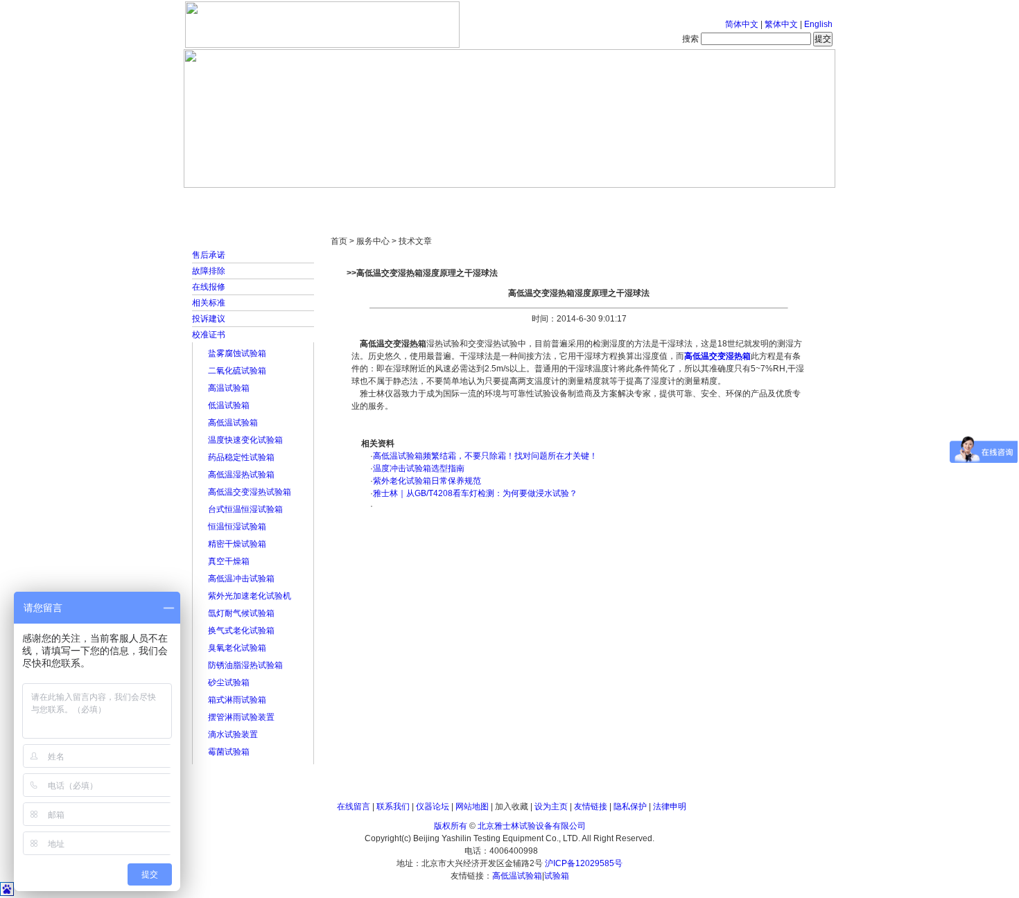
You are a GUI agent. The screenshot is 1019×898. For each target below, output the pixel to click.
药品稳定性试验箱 (241, 457)
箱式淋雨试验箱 (237, 700)
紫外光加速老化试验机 (249, 596)
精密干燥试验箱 (237, 544)
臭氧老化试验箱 (237, 648)
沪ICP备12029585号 (583, 863)
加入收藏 (511, 806)
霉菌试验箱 (229, 752)
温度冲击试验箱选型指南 (418, 468)
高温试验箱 (229, 388)
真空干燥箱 (229, 561)
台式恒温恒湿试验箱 (245, 509)
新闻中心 (381, 200)
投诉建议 (208, 319)
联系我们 (393, 806)
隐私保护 (630, 806)
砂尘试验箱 (229, 682)
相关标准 (208, 303)
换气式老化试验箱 (241, 630)
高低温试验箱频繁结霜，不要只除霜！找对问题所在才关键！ (485, 456)
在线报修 (208, 287)
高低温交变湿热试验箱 (249, 492)
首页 (228, 200)
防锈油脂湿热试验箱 (245, 665)
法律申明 (669, 806)
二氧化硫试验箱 (237, 371)
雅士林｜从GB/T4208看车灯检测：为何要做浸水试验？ (475, 493)
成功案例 (533, 200)
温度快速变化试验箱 (245, 440)
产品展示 (457, 200)
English (818, 24)
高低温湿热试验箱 (241, 474)
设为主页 (551, 806)
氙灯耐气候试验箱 (241, 613)
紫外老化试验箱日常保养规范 (427, 481)
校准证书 (208, 335)
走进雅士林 (305, 200)
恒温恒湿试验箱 (237, 526)
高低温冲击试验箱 (241, 578)
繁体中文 (781, 24)
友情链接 (590, 806)
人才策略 (610, 200)
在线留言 (353, 806)
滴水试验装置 (233, 734)
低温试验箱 (229, 405)
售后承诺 (208, 255)
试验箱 (556, 876)
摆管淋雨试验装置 (241, 717)
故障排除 (208, 271)
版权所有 (450, 826)
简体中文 (741, 24)
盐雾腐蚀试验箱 (237, 353)
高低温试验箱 (233, 423)
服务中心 (686, 200)
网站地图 (472, 806)
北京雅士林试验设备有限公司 (532, 826)
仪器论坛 (432, 806)
